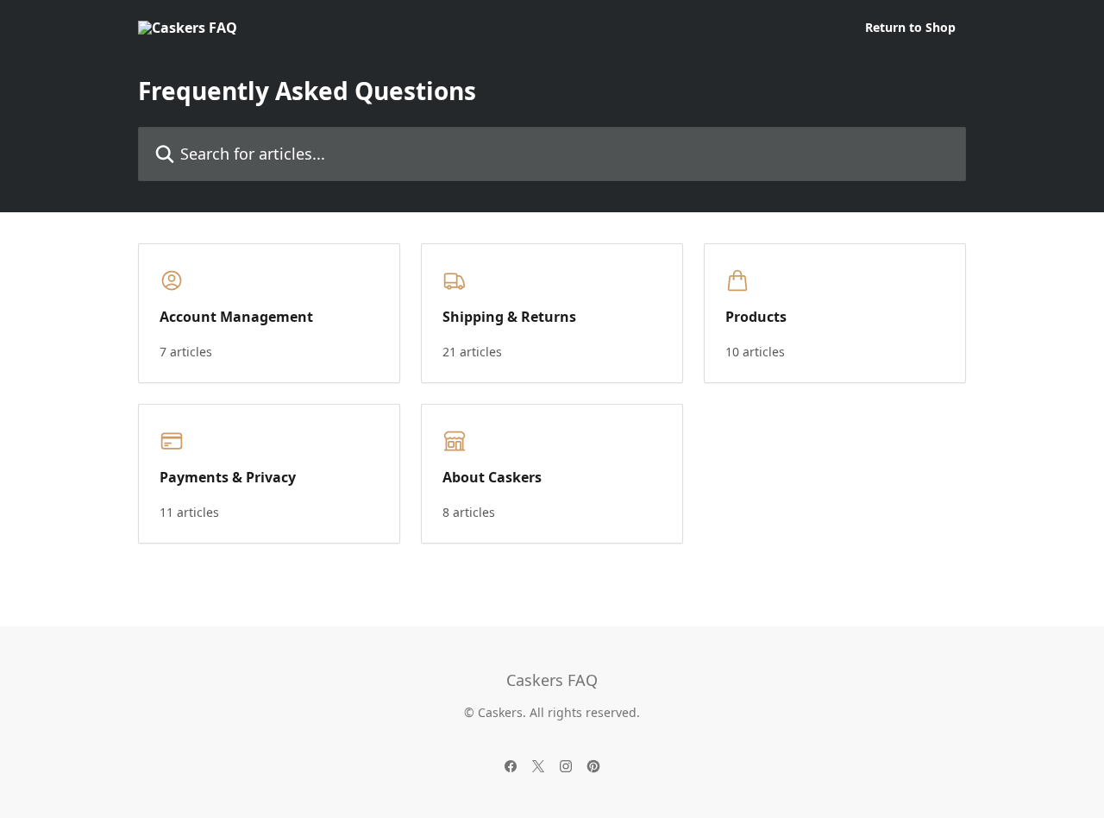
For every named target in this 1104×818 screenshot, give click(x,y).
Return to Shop (910, 28)
